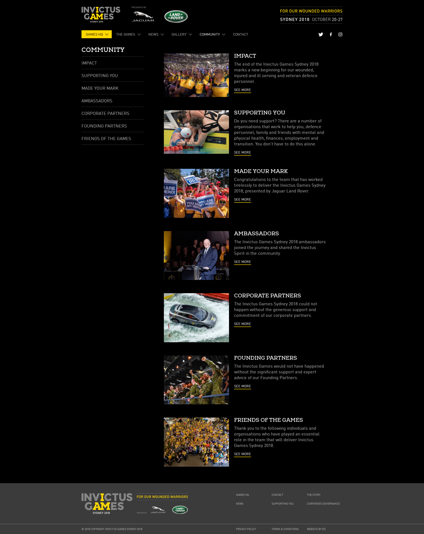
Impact (89, 62)
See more (242, 89)
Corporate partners (105, 113)
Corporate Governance (323, 503)
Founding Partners (104, 125)
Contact (240, 34)
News (153, 34)
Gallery (179, 34)
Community (210, 34)
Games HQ (94, 34)
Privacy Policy (246, 529)
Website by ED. (316, 529)
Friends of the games (106, 138)
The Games (125, 34)
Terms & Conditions (285, 529)
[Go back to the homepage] (100, 15)
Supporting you (99, 75)
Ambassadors (96, 100)
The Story (313, 494)
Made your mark (99, 88)
